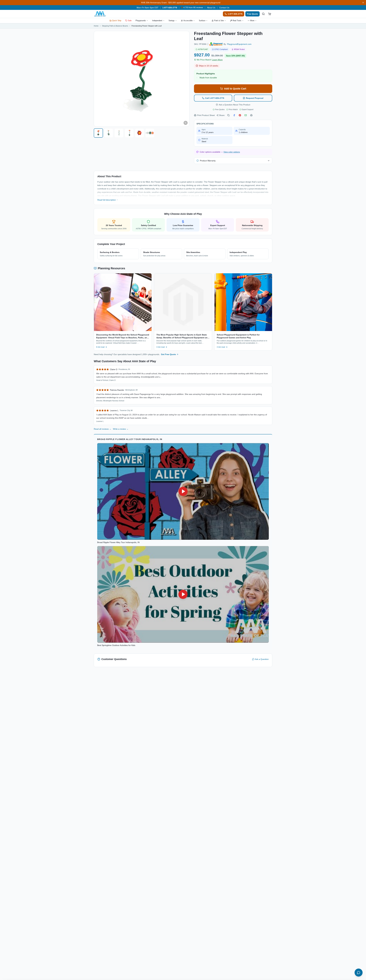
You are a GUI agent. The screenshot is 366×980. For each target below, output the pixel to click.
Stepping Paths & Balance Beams (115, 26)
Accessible (188, 20)
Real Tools (237, 20)
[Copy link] (228, 115)
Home (96, 26)
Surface (202, 20)
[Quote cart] (269, 13)
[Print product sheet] (251, 115)
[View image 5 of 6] (139, 133)
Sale (130, 20)
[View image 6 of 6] (149, 133)
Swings (172, 20)
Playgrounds (141, 20)
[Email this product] (245, 115)
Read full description (106, 200)
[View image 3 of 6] (119, 133)
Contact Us (224, 7)
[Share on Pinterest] (240, 115)
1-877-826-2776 (169, 7)
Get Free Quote (168, 354)
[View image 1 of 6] (98, 133)
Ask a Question (262, 659)
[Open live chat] (359, 973)
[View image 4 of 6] (129, 133)
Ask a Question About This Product (234, 105)
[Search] (263, 13)
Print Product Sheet (206, 115)
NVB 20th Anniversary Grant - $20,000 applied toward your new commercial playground (180, 2)
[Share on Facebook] (234, 115)
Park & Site (219, 20)
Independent (157, 20)
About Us (211, 7)
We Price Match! (210, 60)
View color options (231, 152)
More (252, 20)
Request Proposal (254, 98)
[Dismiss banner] (363, 2)
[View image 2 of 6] (108, 133)
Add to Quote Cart (235, 88)
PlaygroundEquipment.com (239, 44)
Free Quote (252, 14)
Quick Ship (116, 20)
